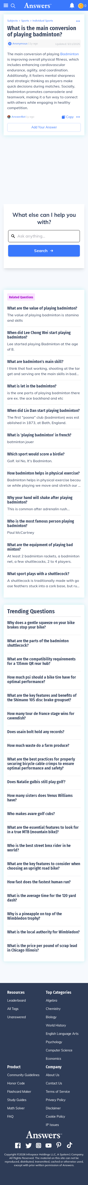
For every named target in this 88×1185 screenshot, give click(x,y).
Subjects (12, 20)
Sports (25, 20)
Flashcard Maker (19, 1092)
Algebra (51, 1000)
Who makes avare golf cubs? (31, 813)
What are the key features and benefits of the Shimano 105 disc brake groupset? (41, 697)
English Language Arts (62, 1034)
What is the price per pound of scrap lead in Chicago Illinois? (42, 948)
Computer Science (59, 1050)
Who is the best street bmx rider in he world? (39, 848)
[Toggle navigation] (6, 5)
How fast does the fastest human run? (39, 881)
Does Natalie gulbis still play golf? (36, 781)
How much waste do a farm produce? (38, 745)
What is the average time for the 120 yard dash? (41, 898)
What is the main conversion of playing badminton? (41, 31)
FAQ (10, 1117)
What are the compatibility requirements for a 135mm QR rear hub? (41, 661)
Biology (51, 1017)
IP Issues (52, 1125)
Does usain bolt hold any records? (35, 731)
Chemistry (53, 1009)
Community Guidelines (23, 1075)
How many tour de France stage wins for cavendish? (40, 716)
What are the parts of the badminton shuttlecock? (38, 643)
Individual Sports (42, 20)
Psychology (54, 1042)
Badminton (69, 54)
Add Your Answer (44, 127)
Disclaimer (53, 1108)
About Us (52, 1075)
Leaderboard (16, 1000)
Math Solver (16, 1108)
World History (56, 1025)
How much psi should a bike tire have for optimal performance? (41, 679)
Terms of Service (58, 1092)
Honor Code (16, 1083)
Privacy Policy (55, 1100)
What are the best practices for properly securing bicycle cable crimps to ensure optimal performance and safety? (41, 764)
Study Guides (16, 1100)
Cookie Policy (55, 1117)
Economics (53, 1059)
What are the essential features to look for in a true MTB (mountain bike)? (43, 829)
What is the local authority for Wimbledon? (43, 932)
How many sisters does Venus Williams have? (40, 797)
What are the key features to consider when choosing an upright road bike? (43, 866)
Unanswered (16, 1017)
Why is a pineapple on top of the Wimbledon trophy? (34, 916)
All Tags (13, 1009)
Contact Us (54, 1083)
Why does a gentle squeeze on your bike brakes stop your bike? (41, 625)
